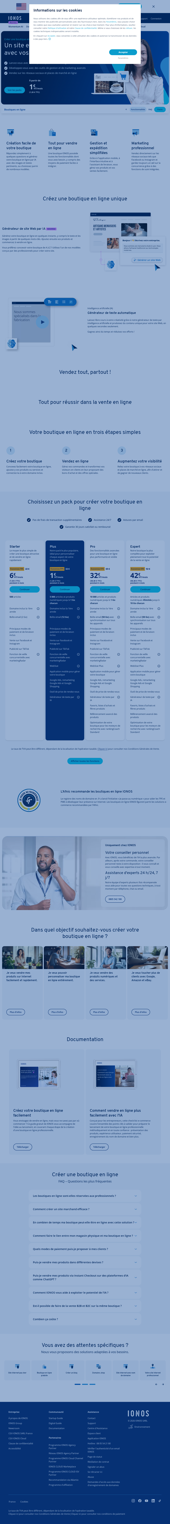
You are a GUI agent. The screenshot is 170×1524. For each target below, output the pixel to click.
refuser (129, 28)
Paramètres (111, 21)
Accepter (51, 36)
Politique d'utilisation (57, 28)
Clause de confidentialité (86, 28)
